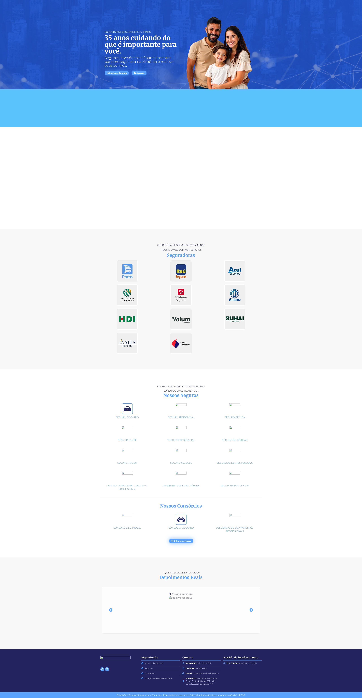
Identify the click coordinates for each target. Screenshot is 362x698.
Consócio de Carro (181, 527)
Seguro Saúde (127, 440)
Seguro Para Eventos (235, 485)
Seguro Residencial (181, 417)
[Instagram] (107, 669)
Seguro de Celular (234, 440)
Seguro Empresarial (181, 440)
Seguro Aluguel (181, 463)
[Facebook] (102, 669)
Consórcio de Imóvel (127, 527)
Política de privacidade (199, 695)
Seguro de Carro (127, 417)
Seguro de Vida (235, 417)
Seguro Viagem (127, 463)
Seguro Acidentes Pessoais (235, 463)
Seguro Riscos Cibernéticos (181, 485)
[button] (102, 51)
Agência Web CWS (236, 695)
